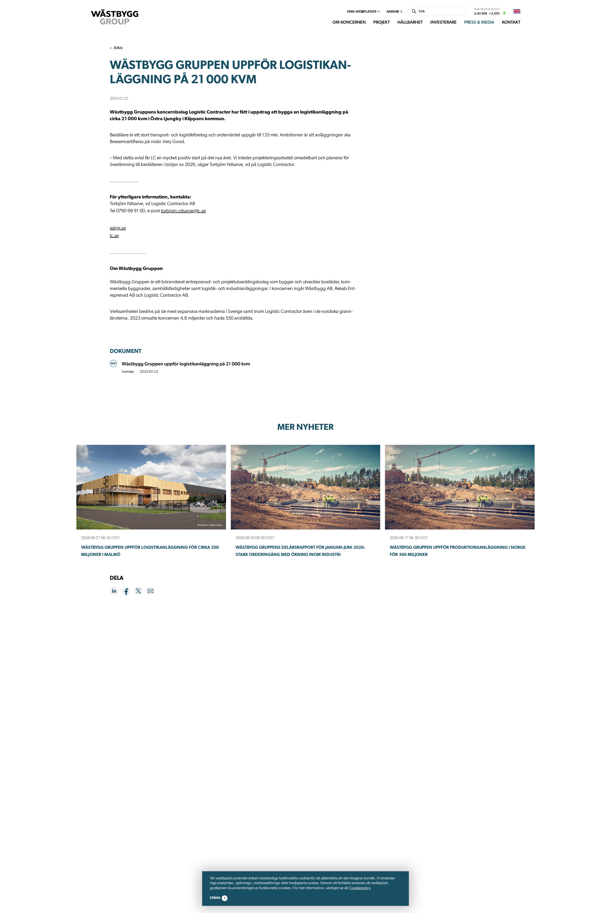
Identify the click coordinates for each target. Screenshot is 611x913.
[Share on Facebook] (128, 592)
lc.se (114, 235)
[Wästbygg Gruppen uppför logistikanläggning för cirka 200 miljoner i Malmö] (151, 487)
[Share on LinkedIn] (116, 592)
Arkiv (118, 48)
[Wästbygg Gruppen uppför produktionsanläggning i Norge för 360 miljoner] (460, 487)
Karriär (393, 11)
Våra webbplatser (361, 11)
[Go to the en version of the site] (516, 11)
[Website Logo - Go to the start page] (114, 17)
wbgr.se (118, 228)
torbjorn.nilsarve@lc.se (183, 211)
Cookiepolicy (359, 888)
